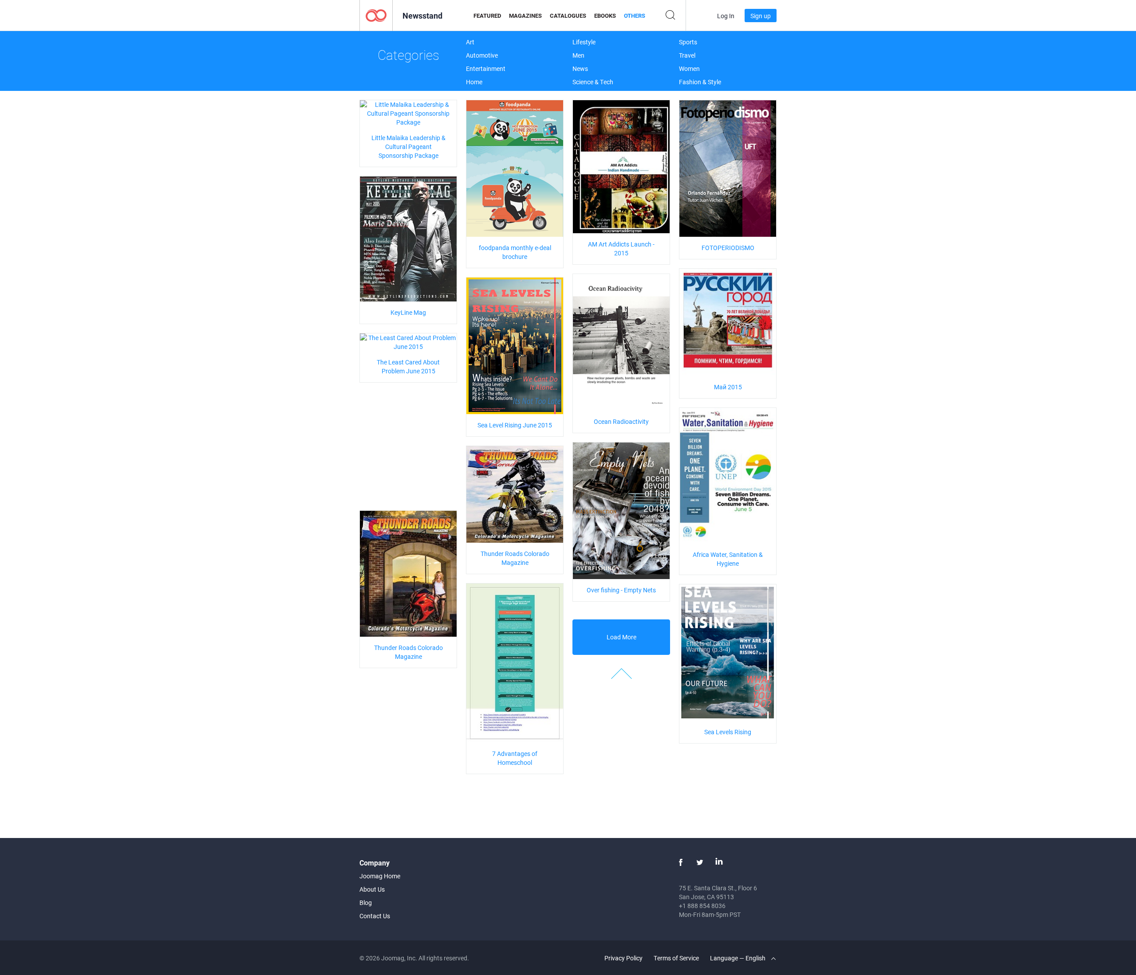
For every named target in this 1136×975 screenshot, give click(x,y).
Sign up (760, 16)
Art (470, 42)
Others (634, 16)
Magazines (525, 16)
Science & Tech (592, 82)
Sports (688, 42)
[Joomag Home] (376, 15)
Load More (621, 637)
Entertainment (485, 68)
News (580, 68)
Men (578, 55)
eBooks (605, 16)
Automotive (482, 55)
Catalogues (568, 16)
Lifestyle (584, 42)
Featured (487, 16)
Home (474, 82)
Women (689, 68)
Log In (725, 16)
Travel (687, 55)
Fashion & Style (700, 82)
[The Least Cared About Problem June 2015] (408, 341)
